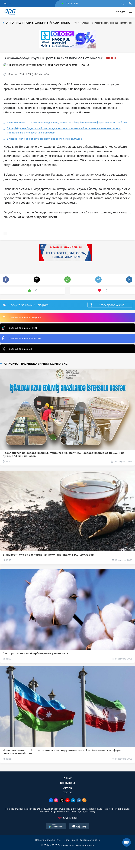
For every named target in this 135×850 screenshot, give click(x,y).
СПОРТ (120, 12)
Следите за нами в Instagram (25, 317)
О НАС (67, 778)
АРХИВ (67, 787)
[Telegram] (73, 800)
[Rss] (84, 800)
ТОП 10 (67, 792)
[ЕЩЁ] (129, 12)
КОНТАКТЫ (67, 782)
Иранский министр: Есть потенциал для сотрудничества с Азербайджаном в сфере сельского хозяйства (67, 122)
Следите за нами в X (20, 349)
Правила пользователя (47, 840)
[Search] (122, 3)
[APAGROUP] (67, 818)
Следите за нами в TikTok (23, 328)
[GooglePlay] (56, 826)
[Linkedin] (79, 800)
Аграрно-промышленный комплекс (106, 22)
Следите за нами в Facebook (25, 338)
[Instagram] (56, 800)
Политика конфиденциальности (82, 840)
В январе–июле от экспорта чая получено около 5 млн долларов (44, 138)
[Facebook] (51, 800)
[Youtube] (67, 800)
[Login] (130, 3)
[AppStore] (79, 826)
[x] (62, 800)
